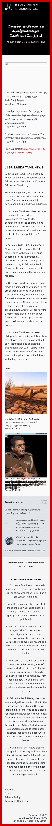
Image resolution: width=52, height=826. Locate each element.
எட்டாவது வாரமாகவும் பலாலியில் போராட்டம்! (25, 550)
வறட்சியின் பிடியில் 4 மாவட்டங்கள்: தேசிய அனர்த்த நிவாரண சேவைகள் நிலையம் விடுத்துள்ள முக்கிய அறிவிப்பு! (22, 422)
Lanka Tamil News (35, 562)
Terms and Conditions (17, 801)
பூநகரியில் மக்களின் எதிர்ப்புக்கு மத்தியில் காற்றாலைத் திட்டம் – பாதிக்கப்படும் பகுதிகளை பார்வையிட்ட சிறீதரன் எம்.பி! (30, 525)
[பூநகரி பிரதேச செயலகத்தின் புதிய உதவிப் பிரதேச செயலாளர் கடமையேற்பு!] (26, 456)
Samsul (43, 820)
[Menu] (45, 6)
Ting (31, 566)
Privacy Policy (12, 797)
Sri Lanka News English (17, 446)
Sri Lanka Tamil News (34, 42)
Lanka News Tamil (15, 450)
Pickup (22, 566)
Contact (9, 793)
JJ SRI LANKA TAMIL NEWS (27, 5)
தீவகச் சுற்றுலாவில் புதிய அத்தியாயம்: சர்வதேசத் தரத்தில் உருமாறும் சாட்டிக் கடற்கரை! (31, 541)
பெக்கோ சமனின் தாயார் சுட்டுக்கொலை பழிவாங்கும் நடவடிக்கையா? (23, 511)
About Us (10, 789)
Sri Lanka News (15, 562)
